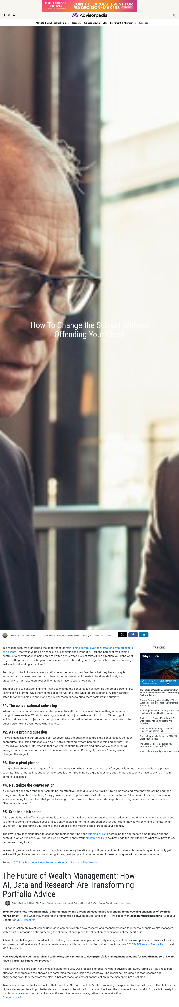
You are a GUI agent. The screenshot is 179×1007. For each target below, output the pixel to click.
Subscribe (143, 23)
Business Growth (91, 23)
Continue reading (13, 997)
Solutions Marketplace (58, 23)
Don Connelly (42, 635)
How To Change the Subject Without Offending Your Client (74, 635)
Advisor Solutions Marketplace (22, 635)
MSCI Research (26, 919)
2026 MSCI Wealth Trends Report (148, 944)
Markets (40, 23)
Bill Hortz (31, 903)
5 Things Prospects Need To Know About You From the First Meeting (56, 862)
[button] (122, 634)
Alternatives (130, 23)
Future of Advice (19, 903)
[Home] (89, 15)
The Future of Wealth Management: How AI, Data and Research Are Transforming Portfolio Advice (78, 903)
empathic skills (95, 838)
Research (76, 23)
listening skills (96, 833)
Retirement (115, 23)
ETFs (105, 23)
